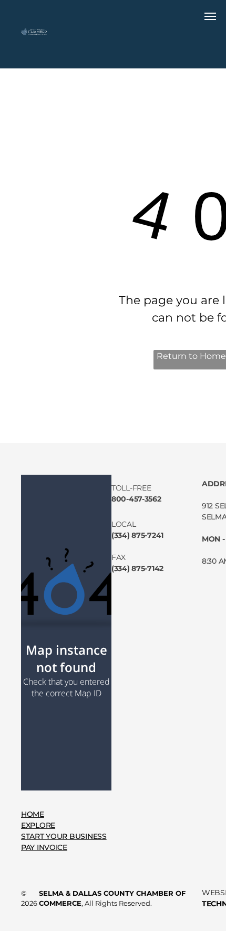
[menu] (210, 16)
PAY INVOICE (44, 847)
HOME (32, 814)
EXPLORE (38, 825)
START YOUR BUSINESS (64, 836)
